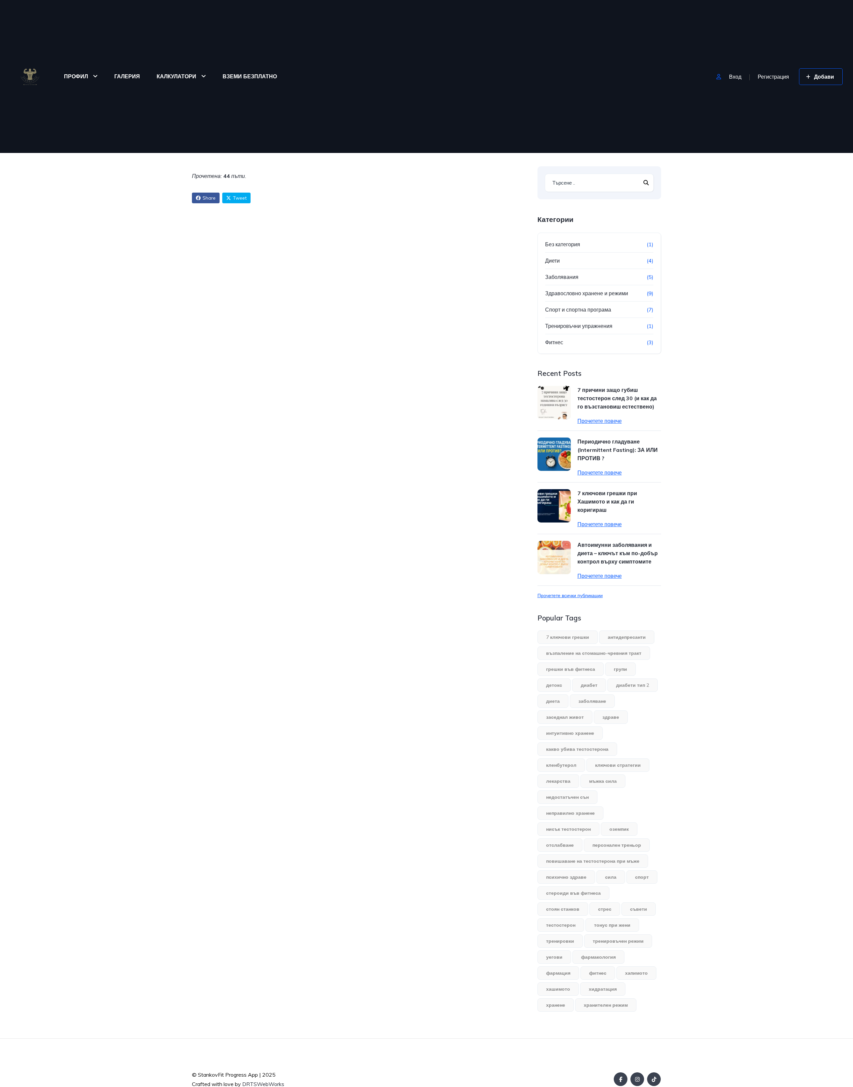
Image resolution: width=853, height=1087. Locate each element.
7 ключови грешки (567, 637)
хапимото (636, 973)
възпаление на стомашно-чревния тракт (593, 653)
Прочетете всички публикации (570, 595)
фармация (558, 973)
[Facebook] (620, 1079)
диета (553, 701)
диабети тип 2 (632, 685)
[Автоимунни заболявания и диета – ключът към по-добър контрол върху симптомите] (554, 557)
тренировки (560, 941)
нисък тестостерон (568, 829)
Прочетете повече (599, 421)
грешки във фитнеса (570, 669)
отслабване (560, 845)
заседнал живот (565, 717)
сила (610, 877)
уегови (554, 957)
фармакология (598, 957)
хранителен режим (606, 1005)
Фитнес (554, 342)
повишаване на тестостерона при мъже (592, 861)
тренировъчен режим (618, 941)
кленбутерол (561, 765)
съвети (638, 909)
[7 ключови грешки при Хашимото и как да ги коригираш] (554, 506)
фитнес (597, 973)
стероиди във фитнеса (573, 893)
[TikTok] (654, 1079)
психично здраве (566, 877)
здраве (610, 717)
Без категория (562, 244)
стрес (604, 909)
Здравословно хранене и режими (586, 293)
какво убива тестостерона (577, 749)
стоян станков (562, 909)
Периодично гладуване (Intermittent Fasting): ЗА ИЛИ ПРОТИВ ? (617, 450)
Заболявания (561, 277)
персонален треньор (616, 845)
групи (620, 669)
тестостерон (560, 925)
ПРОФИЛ (76, 76)
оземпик (619, 829)
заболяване (592, 701)
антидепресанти (627, 637)
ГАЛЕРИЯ (127, 76)
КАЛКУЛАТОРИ (176, 76)
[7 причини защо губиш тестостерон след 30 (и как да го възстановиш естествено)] (554, 402)
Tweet (240, 198)
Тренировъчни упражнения (578, 326)
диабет (589, 685)
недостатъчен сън (567, 797)
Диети (552, 260)
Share (209, 198)
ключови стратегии (618, 765)
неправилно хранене (570, 813)
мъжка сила (603, 781)
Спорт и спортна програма (578, 309)
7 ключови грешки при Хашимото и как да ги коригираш (607, 501)
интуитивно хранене (570, 733)
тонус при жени (612, 925)
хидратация (603, 989)
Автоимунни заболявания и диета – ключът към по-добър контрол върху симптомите (617, 553)
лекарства (558, 781)
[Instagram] (637, 1079)
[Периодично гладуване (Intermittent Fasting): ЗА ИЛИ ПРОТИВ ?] (554, 454)
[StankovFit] (30, 76)
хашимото (558, 989)
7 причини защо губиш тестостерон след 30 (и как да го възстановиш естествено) (617, 398)
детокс (554, 685)
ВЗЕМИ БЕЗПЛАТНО (250, 76)
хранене (555, 1005)
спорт (642, 877)
